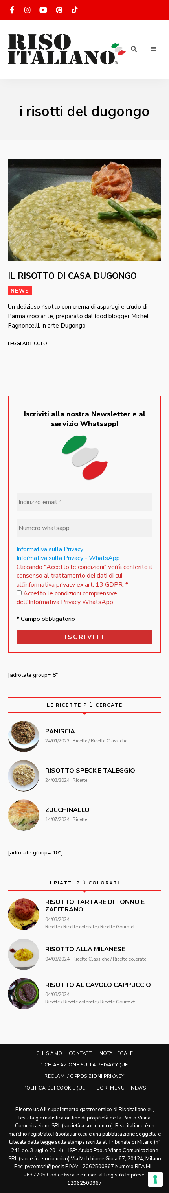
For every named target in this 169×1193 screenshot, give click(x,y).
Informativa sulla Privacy (50, 549)
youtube (43, 10)
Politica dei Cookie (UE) (55, 1088)
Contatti (81, 1053)
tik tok (75, 10)
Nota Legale (116, 1053)
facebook (12, 10)
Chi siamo (49, 1053)
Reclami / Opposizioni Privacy (84, 1076)
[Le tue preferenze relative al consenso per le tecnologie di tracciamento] (155, 1179)
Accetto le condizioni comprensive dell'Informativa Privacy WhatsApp (67, 597)
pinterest (59, 10)
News (20, 291)
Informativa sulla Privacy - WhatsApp (68, 558)
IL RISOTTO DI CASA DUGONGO (72, 276)
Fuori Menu (109, 1088)
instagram (27, 10)
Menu (153, 49)
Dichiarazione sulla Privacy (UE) (84, 1065)
